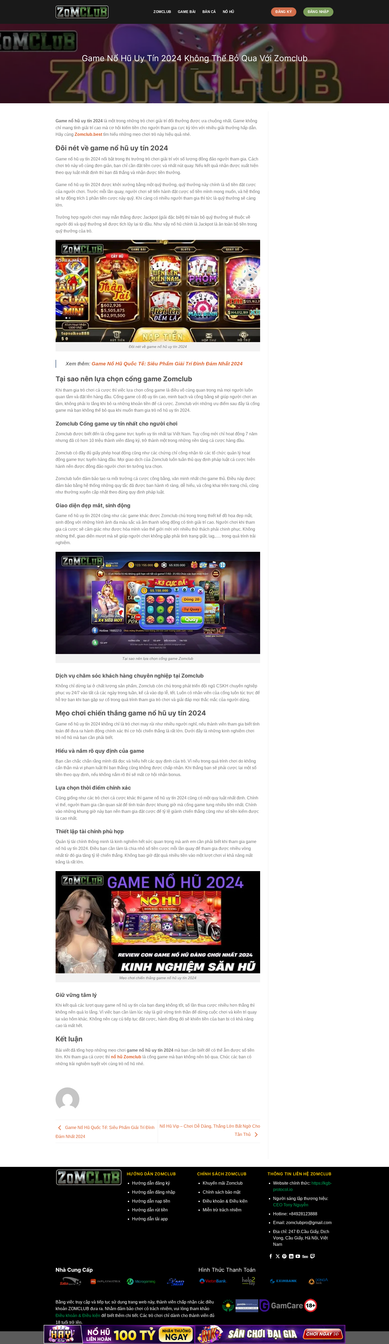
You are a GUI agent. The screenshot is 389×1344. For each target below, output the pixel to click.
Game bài (187, 12)
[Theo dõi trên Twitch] (312, 1256)
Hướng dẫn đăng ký (151, 1183)
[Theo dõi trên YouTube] (298, 1256)
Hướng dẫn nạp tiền (151, 1201)
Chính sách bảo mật (221, 1192)
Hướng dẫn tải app (150, 1219)
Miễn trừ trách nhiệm (222, 1210)
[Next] (190, 1283)
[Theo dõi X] (277, 1256)
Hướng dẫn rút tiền (150, 1210)
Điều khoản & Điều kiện (225, 1201)
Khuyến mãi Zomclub (223, 1183)
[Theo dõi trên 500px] (305, 1256)
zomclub (162, 12)
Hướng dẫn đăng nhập (153, 1192)
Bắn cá (209, 12)
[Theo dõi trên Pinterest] (284, 1256)
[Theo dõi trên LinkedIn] (291, 1256)
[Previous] (56, 1283)
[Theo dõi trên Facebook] (271, 1256)
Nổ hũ (228, 12)
